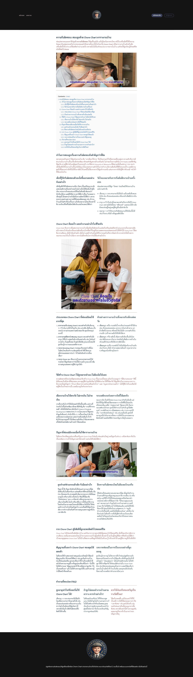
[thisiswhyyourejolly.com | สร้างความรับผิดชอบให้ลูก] (96, 15)
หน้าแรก (21, 15)
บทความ (29, 15)
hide (68, 96)
